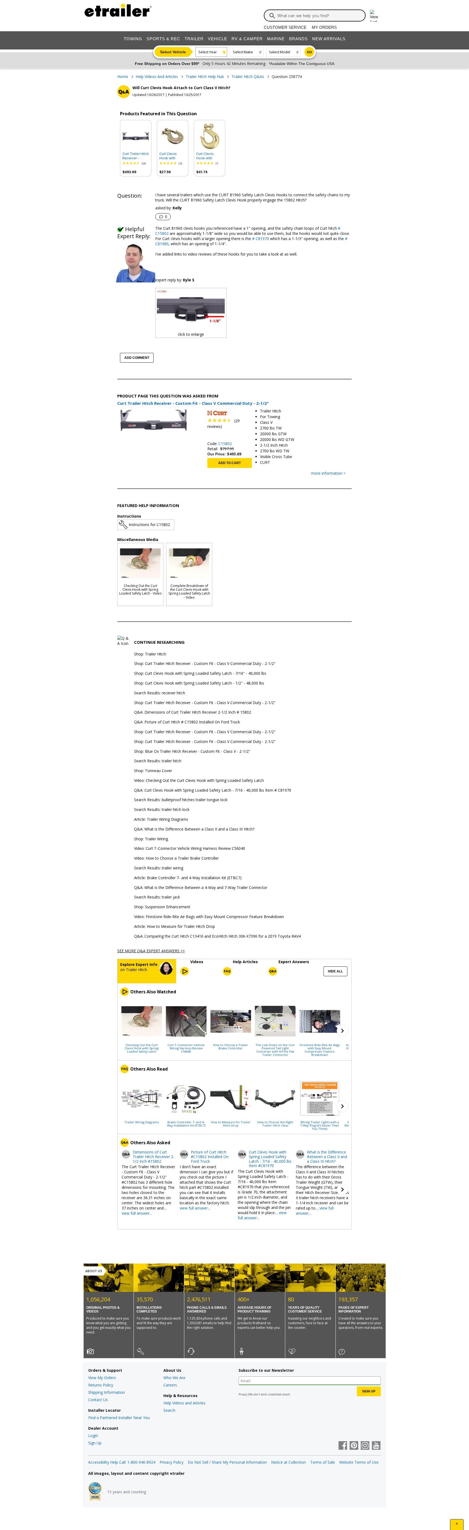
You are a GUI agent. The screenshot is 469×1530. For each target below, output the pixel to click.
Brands (298, 38)
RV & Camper (247, 38)
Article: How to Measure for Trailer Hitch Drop (174, 926)
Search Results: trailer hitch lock (161, 809)
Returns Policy (100, 1385)
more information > (328, 473)
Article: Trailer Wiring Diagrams (161, 819)
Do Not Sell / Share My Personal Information (227, 1462)
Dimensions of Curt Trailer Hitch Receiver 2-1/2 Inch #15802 (154, 1157)
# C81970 (260, 238)
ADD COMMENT (136, 358)
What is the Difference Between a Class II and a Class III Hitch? (327, 1157)
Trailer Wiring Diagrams (142, 1122)
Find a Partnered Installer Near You (119, 1417)
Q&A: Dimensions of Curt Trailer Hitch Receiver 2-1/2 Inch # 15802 (192, 712)
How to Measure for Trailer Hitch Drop (231, 1123)
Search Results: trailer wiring (158, 868)
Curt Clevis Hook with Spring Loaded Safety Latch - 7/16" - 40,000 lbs (171, 156)
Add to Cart (229, 463)
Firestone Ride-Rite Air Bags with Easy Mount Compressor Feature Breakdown (320, 1049)
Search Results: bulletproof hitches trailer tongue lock (180, 800)
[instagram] (365, 1446)
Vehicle (217, 38)
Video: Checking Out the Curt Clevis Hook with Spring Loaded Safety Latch (199, 780)
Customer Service (285, 27)
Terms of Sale (322, 1462)
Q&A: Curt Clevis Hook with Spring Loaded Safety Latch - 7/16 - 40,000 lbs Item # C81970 (212, 790)
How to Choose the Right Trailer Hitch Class (275, 1123)
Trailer (194, 38)
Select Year (207, 51)
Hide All (335, 971)
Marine (276, 38)
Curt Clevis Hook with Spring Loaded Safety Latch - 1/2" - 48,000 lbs (209, 156)
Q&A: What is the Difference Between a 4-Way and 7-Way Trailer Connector (200, 887)
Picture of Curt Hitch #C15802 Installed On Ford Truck (210, 1157)
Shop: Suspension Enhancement (162, 907)
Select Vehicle (173, 52)
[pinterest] (354, 1446)
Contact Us (98, 1399)
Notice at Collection (288, 1462)
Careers (170, 1385)
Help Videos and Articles (184, 1402)
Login (93, 1435)
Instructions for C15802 (149, 524)
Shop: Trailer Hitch (150, 654)
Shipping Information (106, 1392)
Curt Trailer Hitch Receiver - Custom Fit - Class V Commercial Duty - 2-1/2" (135, 156)
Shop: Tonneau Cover (153, 771)
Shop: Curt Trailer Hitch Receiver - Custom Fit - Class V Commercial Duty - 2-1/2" (204, 663)
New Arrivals (329, 38)
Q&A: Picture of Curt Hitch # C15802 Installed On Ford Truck (187, 722)
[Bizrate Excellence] (95, 1491)
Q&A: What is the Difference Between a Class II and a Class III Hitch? (194, 829)
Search (169, 1410)
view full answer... (137, 1213)
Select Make (243, 51)
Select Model (279, 51)
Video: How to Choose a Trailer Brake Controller (176, 858)
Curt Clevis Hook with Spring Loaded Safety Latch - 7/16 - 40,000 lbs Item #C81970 (270, 1159)
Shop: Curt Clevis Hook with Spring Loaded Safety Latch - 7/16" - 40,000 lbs (200, 673)
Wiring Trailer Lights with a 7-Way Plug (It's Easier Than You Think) (319, 1125)
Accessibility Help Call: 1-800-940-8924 (121, 1462)
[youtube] (376, 1446)
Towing (133, 38)
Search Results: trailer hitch (157, 761)
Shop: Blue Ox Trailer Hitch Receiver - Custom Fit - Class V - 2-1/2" (192, 751)
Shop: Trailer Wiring (151, 839)
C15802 (225, 443)
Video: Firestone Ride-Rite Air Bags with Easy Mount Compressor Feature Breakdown (209, 917)
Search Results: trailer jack (157, 897)
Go (309, 52)
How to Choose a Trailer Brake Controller (230, 1046)
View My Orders (102, 1377)
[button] (342, 1030)
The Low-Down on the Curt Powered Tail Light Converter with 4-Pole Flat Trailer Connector (275, 1049)
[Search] (272, 16)
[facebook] (342, 1446)
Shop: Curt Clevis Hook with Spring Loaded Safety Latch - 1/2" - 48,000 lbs (199, 683)
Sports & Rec (163, 38)
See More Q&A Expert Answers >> (151, 950)
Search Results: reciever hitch (159, 693)
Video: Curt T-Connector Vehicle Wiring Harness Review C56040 (189, 848)
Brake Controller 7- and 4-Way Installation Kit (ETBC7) (186, 1123)
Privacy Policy (171, 1462)
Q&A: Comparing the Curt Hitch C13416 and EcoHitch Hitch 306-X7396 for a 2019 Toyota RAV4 (217, 936)
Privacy (243, 1394)
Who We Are (174, 1377)
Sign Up (95, 1442)
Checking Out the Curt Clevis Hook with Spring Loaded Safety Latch (142, 1048)
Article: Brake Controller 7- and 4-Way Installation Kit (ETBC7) (188, 878)
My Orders (324, 27)
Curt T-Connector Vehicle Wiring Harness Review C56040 (186, 1048)
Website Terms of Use (359, 1462)
